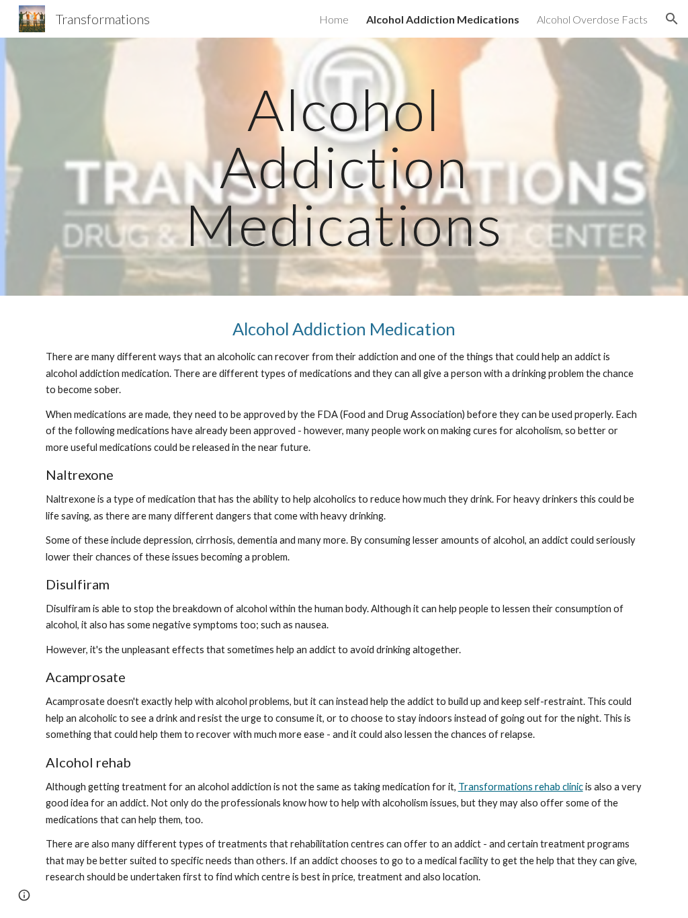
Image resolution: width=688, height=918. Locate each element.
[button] (672, 19)
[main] (344, 166)
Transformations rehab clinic (520, 786)
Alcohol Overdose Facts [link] (592, 19)
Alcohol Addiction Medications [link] (442, 19)
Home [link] (334, 19)
